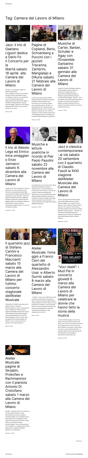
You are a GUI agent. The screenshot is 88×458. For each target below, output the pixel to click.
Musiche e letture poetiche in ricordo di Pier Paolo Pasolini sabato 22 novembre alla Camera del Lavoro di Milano (43, 162)
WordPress (80, 454)
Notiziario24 (8, 3)
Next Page (79, 441)
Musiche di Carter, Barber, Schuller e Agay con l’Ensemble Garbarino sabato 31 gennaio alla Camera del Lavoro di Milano (69, 63)
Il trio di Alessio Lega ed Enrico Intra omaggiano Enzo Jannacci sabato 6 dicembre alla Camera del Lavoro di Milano (17, 166)
